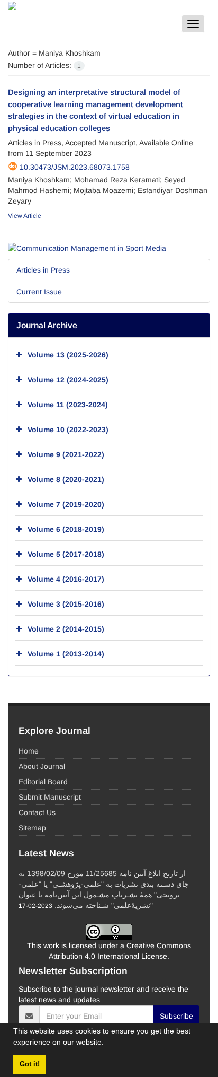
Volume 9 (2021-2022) (66, 454)
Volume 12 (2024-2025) (68, 379)
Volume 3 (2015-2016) (66, 603)
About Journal (42, 766)
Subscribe (176, 1016)
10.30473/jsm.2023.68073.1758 (75, 167)
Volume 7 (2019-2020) (66, 504)
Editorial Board (43, 781)
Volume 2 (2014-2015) (66, 628)
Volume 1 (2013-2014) (66, 653)
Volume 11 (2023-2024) (68, 404)
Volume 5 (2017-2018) (66, 553)
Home (29, 751)
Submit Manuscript (50, 797)
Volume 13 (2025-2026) (68, 354)
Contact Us (37, 812)
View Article (24, 216)
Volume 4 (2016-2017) (66, 578)
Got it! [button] (30, 1064)
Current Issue (39, 291)
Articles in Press (43, 270)
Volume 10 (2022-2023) (68, 429)
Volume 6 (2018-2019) (66, 528)
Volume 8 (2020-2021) (66, 479)
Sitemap (32, 828)
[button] (107, 1043)
